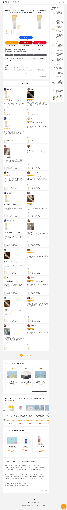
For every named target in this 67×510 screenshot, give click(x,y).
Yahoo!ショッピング (40, 43)
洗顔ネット (22, 476)
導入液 (15, 465)
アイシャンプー (30, 469)
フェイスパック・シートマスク (38, 474)
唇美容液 (35, 469)
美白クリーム (41, 476)
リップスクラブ (19, 471)
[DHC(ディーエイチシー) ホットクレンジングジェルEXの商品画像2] (39, 22)
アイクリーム (13, 469)
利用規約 (28, 505)
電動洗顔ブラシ (35, 476)
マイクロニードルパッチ (10, 476)
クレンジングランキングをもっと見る (39, 391)
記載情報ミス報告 (43, 76)
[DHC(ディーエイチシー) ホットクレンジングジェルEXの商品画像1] (16, 22)
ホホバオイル (23, 478)
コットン (7, 474)
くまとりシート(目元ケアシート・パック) (31, 471)
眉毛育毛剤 (24, 469)
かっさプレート (26, 485)
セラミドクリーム (8, 478)
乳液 (9, 465)
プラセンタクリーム (16, 478)
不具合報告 (43, 505)
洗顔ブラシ (27, 476)
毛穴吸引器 (21, 485)
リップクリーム (12, 471)
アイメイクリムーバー (9, 467)
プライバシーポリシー (36, 505)
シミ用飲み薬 (11, 474)
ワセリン (33, 480)
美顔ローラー (21, 483)
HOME (33, 500)
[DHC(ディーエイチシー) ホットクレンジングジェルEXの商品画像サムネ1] (7, 32)
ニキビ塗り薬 (15, 483)
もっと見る (26, 73)
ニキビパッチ (28, 474)
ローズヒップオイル (38, 478)
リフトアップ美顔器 (9, 485)
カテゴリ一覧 (30, 502)
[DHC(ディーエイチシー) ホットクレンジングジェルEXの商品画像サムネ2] (12, 32)
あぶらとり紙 (41, 471)
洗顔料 (38, 465)
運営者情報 (24, 505)
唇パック (7, 471)
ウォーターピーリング (35, 483)
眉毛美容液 (19, 469)
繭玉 (31, 476)
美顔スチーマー (27, 483)
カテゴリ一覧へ (44, 490)
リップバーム (39, 469)
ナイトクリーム (28, 480)
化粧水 (6, 465)
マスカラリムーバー (18, 467)
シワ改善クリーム (8, 483)
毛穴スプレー (41, 467)
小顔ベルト (16, 485)
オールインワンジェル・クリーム (23, 465)
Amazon (12, 42)
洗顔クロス (17, 476)
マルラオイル (7, 480)
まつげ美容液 (7, 469)
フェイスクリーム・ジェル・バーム (18, 480)
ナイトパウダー (34, 465)
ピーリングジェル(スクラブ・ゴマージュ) (31, 467)
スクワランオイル (30, 478)
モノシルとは (36, 502)
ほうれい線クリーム (40, 480)
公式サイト (26, 37)
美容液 (12, 465)
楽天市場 (26, 42)
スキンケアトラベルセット (20, 474)
